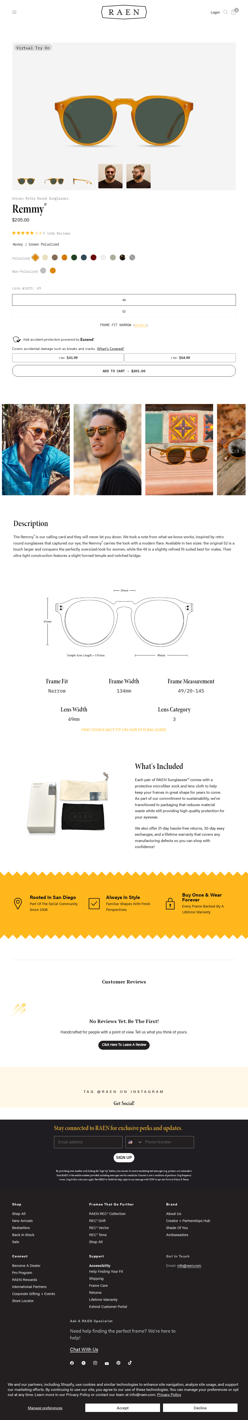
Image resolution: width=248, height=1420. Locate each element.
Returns (95, 1292)
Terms (186, 1179)
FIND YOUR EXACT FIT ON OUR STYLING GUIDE (124, 729)
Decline (200, 1408)
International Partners (29, 1286)
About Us (173, 1213)
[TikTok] (133, 1362)
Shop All (19, 1213)
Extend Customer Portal (108, 1306)
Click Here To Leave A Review (124, 1045)
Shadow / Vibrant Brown (44, 272)
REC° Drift (97, 1220)
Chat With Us (84, 1349)
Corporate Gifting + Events (33, 1293)
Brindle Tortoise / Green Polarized (124, 259)
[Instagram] (98, 1363)
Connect (20, 1256)
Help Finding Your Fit (106, 1271)
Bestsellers (21, 1227)
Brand (171, 1204)
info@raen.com (189, 1265)
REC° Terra (98, 1234)
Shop (17, 1204)
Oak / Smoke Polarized (75, 259)
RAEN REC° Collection (107, 1213)
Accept (123, 1408)
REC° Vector (99, 1227)
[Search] (226, 12)
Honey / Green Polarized (36, 259)
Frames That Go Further (111, 1204)
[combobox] (134, 1142)
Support (96, 1256)
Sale (15, 1241)
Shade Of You (177, 1227)
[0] (233, 12)
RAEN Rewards (24, 1279)
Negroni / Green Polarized (95, 259)
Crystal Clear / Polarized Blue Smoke (104, 259)
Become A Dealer (26, 1265)
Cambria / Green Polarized (114, 259)
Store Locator (23, 1300)
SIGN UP (124, 1158)
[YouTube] (110, 1363)
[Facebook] (75, 1363)
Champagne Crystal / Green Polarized (46, 259)
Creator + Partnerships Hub (188, 1220)
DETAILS (141, 325)
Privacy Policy (169, 1394)
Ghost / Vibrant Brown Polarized (56, 259)
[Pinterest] (121, 1362)
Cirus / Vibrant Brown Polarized (85, 259)
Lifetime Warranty (103, 1299)
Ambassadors (177, 1234)
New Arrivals (22, 1220)
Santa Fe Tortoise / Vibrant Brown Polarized (65, 259)
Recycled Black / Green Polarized (133, 259)
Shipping (96, 1278)
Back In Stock (23, 1234)
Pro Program (22, 1272)
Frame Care (98, 1285)
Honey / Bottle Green (54, 272)
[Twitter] (87, 1363)
